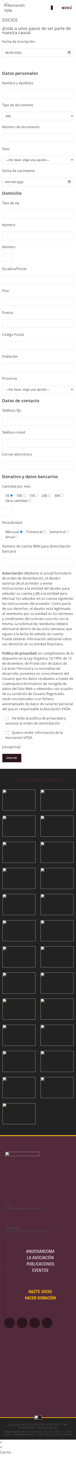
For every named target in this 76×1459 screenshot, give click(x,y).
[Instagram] (47, 1323)
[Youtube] (34, 1323)
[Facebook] (9, 1323)
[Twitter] (22, 1323)
